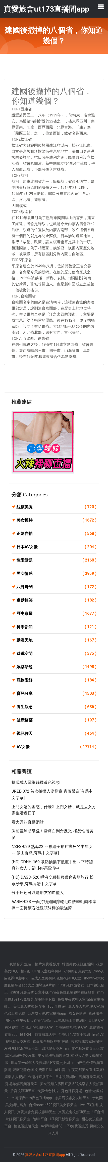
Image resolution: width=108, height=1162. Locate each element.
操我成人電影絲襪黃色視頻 (36, 782)
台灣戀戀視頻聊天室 (71, 1027)
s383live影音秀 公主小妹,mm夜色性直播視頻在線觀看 (52, 992)
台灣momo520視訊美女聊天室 (53, 1105)
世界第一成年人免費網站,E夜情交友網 (40, 1063)
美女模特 (56, 520)
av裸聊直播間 (51, 1126)
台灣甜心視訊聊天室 (37, 1027)
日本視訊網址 (65, 1077)
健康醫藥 (56, 720)
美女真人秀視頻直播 (29, 1006)
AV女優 (56, 746)
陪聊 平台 (40, 1119)
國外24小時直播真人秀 (38, 1034)
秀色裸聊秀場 (71, 1091)
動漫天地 (56, 640)
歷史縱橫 (56, 613)
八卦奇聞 (56, 586)
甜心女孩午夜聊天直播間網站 (28, 1020)
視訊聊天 (56, 733)
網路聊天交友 (52, 1049)
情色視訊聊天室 (26, 1126)
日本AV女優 (56, 546)
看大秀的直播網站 (28, 822)
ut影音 (60, 1070)
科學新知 (56, 626)
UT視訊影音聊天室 (64, 1119)
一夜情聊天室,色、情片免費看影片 (33, 964)
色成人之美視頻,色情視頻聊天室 (56, 978)
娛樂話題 (56, 666)
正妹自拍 (56, 533)
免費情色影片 (48, 1091)
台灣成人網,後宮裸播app (47, 1013)
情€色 (25, 971)
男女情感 (56, 573)
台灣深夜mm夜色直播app (31, 1098)
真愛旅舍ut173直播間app (45, 1155)
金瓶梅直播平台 (40, 1077)
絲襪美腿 (56, 506)
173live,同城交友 (71, 985)
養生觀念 (56, 706)
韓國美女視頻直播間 (78, 964)
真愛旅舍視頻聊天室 (74, 1112)
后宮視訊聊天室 (22, 1091)
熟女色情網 (77, 1013)
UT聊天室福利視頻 (47, 971)
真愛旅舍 (96, 1013)
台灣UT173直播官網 (74, 1034)
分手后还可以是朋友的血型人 (38, 892)
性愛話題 (56, 560)
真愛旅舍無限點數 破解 (51, 1042)
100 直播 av (56, 1006)
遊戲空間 (56, 653)
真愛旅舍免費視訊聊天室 (36, 1112)
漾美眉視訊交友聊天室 (72, 1098)
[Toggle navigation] (100, 6)
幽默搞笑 (56, 600)
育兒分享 (56, 693)
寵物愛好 (56, 680)
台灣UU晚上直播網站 (70, 1020)
